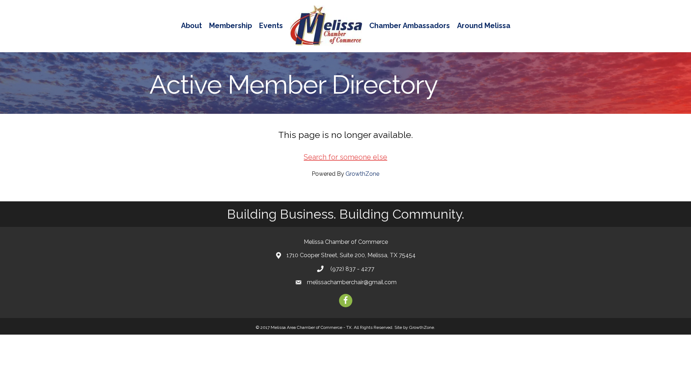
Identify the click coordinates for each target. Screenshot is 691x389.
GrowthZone (362, 173)
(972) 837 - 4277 (351, 268)
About (191, 25)
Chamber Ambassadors (409, 25)
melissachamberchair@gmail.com (352, 282)
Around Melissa (483, 25)
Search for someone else (345, 157)
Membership (230, 25)
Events (271, 25)
